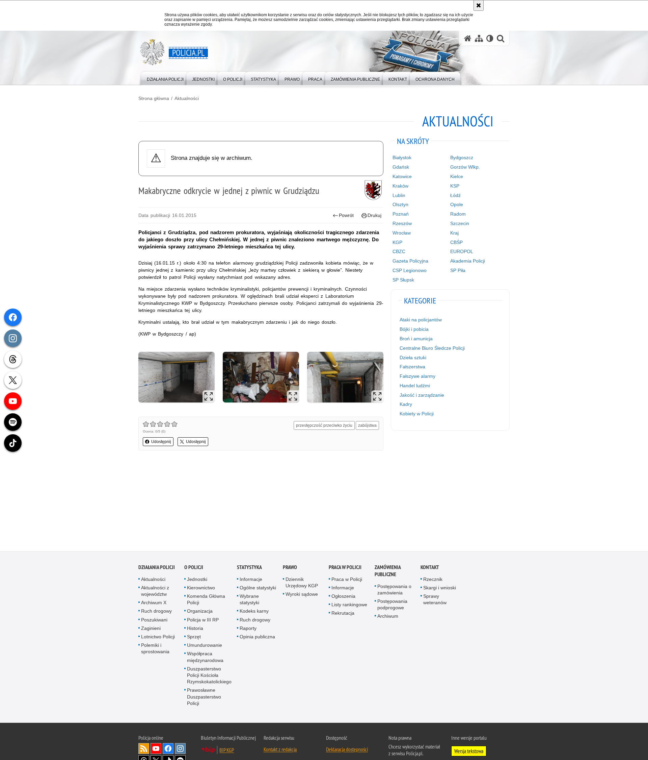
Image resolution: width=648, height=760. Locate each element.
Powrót (346, 215)
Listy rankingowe (349, 605)
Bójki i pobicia (414, 329)
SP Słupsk (403, 280)
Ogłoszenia (343, 596)
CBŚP (456, 242)
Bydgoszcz (461, 157)
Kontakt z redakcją (280, 749)
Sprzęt (194, 637)
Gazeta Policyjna (410, 261)
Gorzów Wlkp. (465, 167)
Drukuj (374, 215)
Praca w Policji (345, 567)
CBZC (399, 251)
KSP (454, 186)
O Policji (193, 567)
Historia (195, 629)
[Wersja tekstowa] (489, 38)
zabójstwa (367, 425)
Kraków (400, 186)
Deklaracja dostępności (347, 749)
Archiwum (387, 616)
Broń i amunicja (416, 338)
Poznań (401, 214)
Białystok (402, 157)
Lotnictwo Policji (158, 637)
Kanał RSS (143, 749)
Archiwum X (153, 603)
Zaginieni (151, 629)
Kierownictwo (201, 588)
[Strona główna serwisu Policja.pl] (467, 38)
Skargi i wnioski (439, 588)
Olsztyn (400, 204)
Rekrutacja (342, 613)
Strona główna (153, 98)
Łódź (455, 195)
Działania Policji (156, 567)
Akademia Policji (467, 261)
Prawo (290, 567)
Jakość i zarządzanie (422, 395)
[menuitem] (165, 78)
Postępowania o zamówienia (394, 590)
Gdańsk (401, 167)
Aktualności (186, 98)
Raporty (248, 629)
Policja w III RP (203, 620)
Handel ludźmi (415, 385)
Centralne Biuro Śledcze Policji (432, 348)
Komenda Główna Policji (206, 600)
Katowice (402, 176)
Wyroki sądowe (302, 594)
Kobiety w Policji (417, 413)
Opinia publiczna (257, 637)
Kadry (406, 404)
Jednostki (197, 579)
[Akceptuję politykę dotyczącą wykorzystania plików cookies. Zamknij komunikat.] (479, 5)
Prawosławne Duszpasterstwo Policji (204, 697)
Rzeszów (402, 223)
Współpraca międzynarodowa (205, 657)
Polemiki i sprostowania (155, 649)
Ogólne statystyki (258, 588)
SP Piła (457, 270)
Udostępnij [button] (161, 441)
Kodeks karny (254, 611)
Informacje (251, 579)
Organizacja (200, 611)
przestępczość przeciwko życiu (324, 425)
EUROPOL (461, 251)
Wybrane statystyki (249, 600)
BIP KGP (226, 750)
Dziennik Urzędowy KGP (302, 583)
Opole (456, 204)
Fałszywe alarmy (417, 376)
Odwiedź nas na (156, 749)
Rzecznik (432, 579)
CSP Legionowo (410, 270)
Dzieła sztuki (413, 357)
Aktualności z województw (155, 591)
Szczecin (459, 223)
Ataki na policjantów (421, 319)
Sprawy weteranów (435, 600)
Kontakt (430, 567)
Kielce (456, 176)
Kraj (454, 233)
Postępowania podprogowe (392, 605)
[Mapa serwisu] (479, 38)
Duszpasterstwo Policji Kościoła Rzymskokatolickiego (209, 676)
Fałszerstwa (412, 366)
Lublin (399, 195)
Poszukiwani (154, 620)
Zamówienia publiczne (388, 571)
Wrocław (402, 233)
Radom (458, 214)
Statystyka (249, 567)
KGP (397, 242)
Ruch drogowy (156, 611)
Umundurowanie (204, 645)
